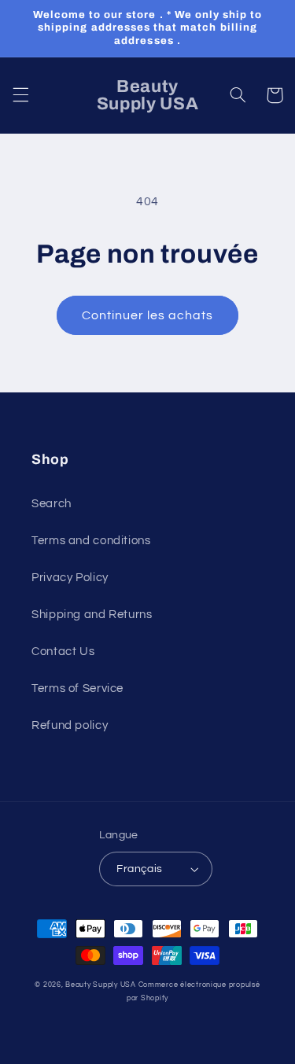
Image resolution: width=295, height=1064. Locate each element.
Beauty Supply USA (100, 985)
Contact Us (62, 651)
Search (51, 504)
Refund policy (69, 725)
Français (139, 868)
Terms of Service (77, 688)
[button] (20, 95)
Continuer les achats (148, 315)
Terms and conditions (91, 541)
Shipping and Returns (92, 614)
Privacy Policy (70, 578)
